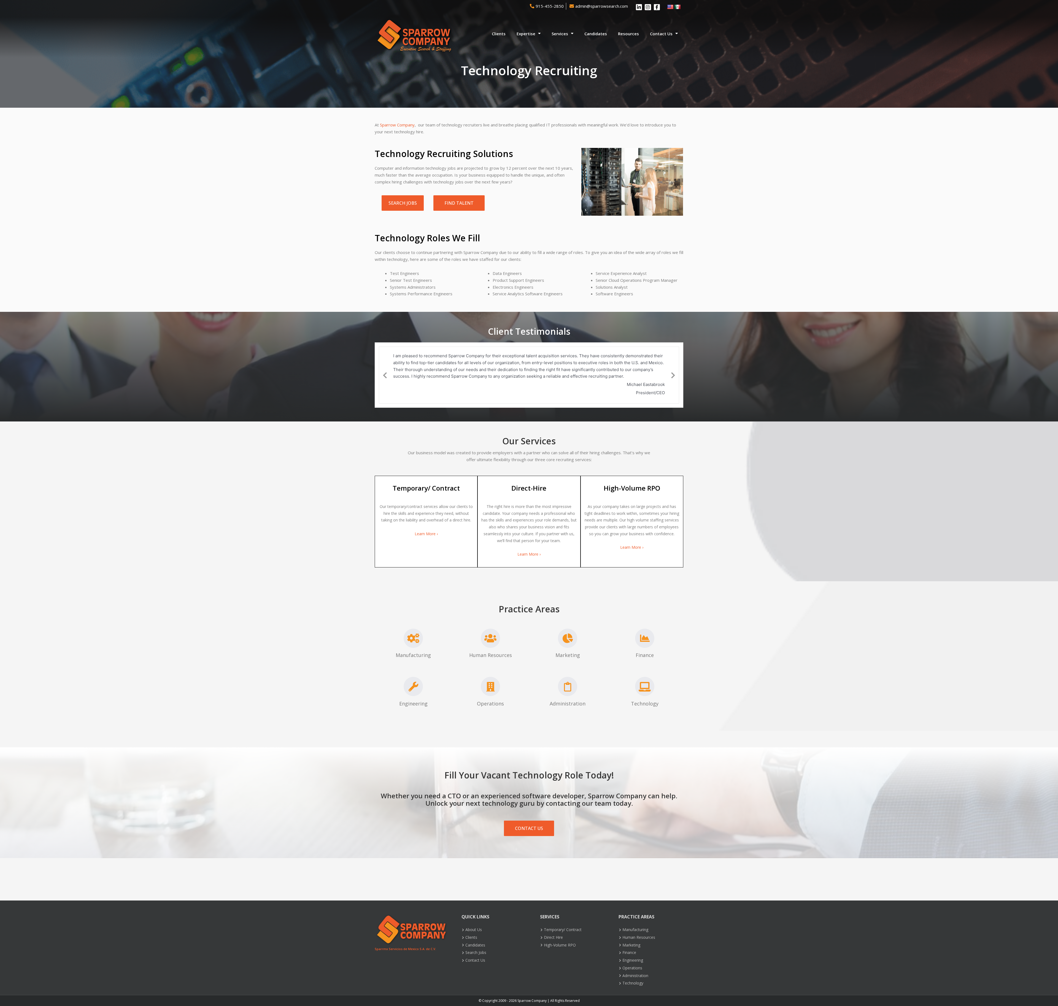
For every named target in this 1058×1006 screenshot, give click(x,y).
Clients (499, 33)
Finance (645, 655)
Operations (490, 703)
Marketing (567, 655)
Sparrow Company (397, 125)
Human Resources (490, 655)
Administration (567, 703)
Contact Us (661, 33)
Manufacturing (413, 655)
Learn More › (426, 533)
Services (560, 33)
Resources (628, 33)
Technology (644, 703)
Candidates (595, 33)
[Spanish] (677, 7)
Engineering (413, 703)
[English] (670, 7)
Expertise (526, 33)
